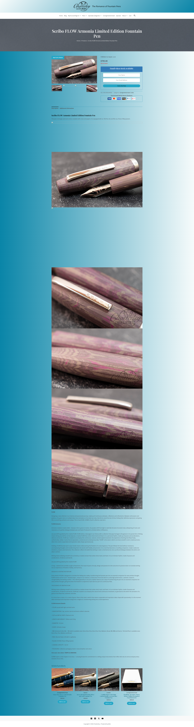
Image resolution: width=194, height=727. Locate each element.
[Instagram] (91, 718)
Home (61, 16)
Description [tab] (55, 108)
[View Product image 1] (57, 88)
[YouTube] (102, 718)
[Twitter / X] (99, 718)
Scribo (132, 92)
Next (96, 88)
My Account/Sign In (73, 16)
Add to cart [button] (62, 702)
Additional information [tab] (67, 108)
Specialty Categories (94, 16)
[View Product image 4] (91, 88)
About (124, 16)
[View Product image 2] (68, 86)
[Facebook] (95, 718)
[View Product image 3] (80, 88)
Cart (130, 16)
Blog (65, 16)
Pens (83, 16)
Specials (118, 16)
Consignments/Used (109, 16)
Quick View (62, 689)
